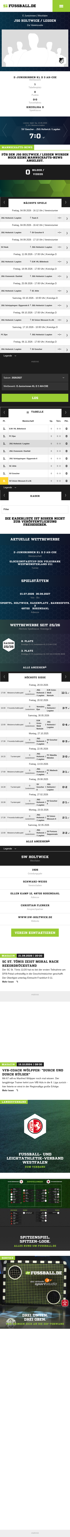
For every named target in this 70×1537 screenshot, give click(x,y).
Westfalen (43, 15)
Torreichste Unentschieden (66, 677)
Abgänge (4, 495)
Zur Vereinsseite (35, 25)
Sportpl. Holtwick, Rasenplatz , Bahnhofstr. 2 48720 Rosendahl (35, 606)
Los (35, 397)
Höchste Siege (35, 677)
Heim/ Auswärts (66, 412)
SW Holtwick (35, 857)
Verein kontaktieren (35, 932)
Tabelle (37, 412)
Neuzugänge (66, 495)
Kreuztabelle (4, 412)
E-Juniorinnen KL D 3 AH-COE (35, 77)
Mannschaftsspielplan (4, 202)
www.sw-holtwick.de (35, 917)
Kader (35, 496)
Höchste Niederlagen (4, 677)
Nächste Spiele (35, 203)
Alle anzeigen (34, 667)
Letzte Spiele (66, 202)
